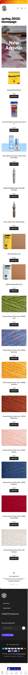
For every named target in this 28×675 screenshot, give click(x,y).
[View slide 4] (17, 584)
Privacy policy (13, 644)
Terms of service (19, 644)
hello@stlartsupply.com (14, 581)
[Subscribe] (22, 616)
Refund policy (6, 644)
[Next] (26, 2)
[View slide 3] (15, 584)
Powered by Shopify (20, 642)
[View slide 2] (13, 584)
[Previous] (2, 2)
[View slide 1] (11, 584)
